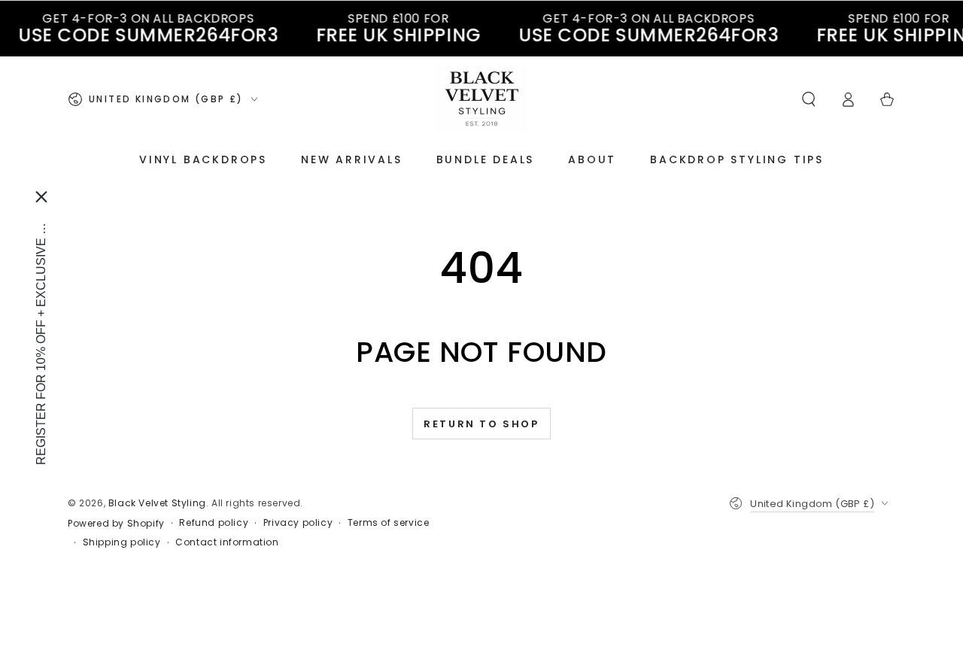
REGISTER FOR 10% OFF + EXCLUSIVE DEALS (41, 339)
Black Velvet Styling (157, 503)
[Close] (41, 196)
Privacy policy (298, 523)
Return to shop (481, 424)
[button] (808, 99)
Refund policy (213, 523)
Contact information (226, 542)
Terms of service (389, 523)
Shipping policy (122, 542)
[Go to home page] (482, 99)
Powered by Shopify (116, 524)
